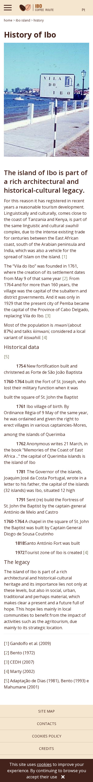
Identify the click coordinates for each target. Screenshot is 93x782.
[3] (47, 316)
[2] (64, 278)
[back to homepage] (36, 7)
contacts (46, 723)
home (8, 20)
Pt (83, 9)
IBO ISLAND (23, 20)
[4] (44, 337)
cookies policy (46, 736)
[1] (64, 257)
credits (46, 748)
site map (46, 711)
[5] (6, 357)
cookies (44, 764)
